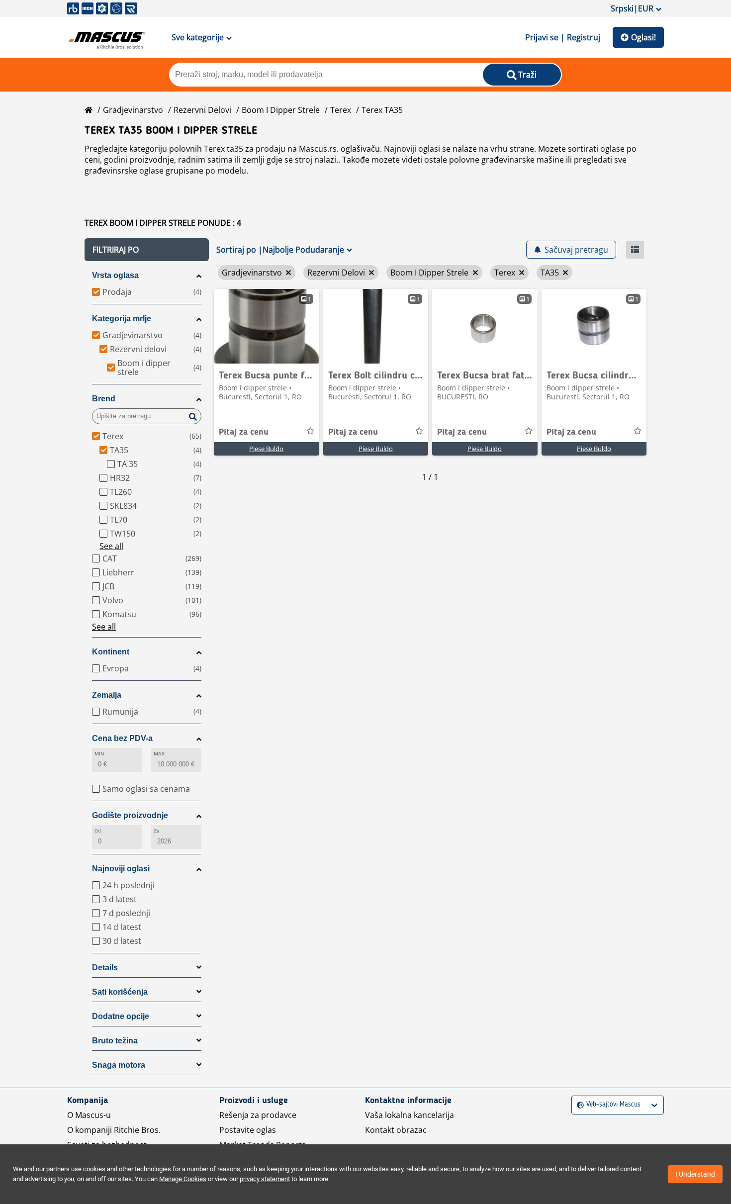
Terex (340, 109)
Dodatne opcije (120, 1016)
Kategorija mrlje (121, 318)
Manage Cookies (182, 1179)
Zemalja (106, 695)
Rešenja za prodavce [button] (257, 1115)
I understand (695, 1174)
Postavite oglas (247, 1129)
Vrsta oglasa (115, 275)
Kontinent (110, 652)
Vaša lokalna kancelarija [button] (409, 1115)
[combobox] (578, 1105)
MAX (159, 753)
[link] (266, 326)
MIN (99, 753)
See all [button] (111, 546)
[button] (147, 249)
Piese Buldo (266, 448)
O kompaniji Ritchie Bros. (114, 1129)
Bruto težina (115, 1040)
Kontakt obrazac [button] (396, 1129)
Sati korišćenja (120, 992)
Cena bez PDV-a (122, 738)
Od (97, 831)
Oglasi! (643, 37)
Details (105, 967)
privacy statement (265, 1179)
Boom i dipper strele (281, 109)
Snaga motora (118, 1065)
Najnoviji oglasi (121, 868)
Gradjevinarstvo (133, 109)
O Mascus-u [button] (89, 1115)
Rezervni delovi (202, 109)
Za (156, 831)
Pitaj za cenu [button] (244, 432)
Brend (103, 398)
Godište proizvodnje (130, 815)
